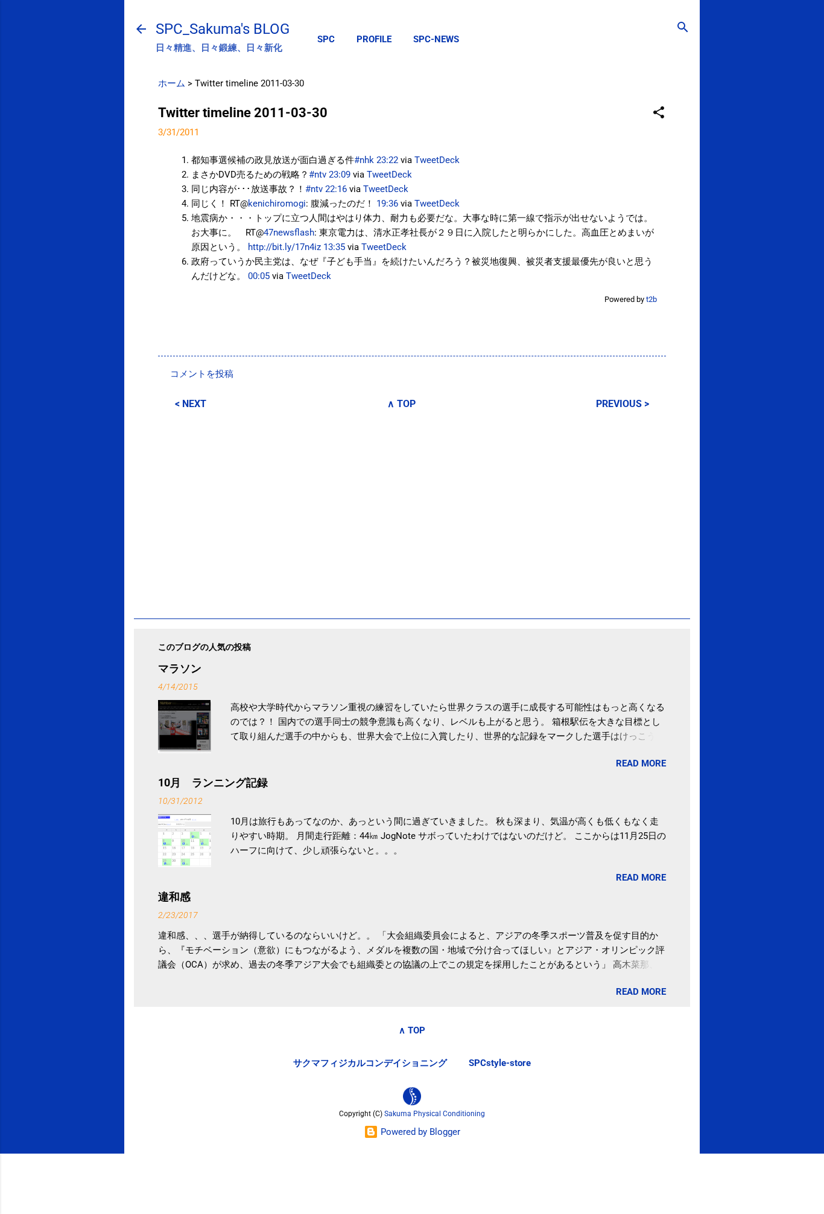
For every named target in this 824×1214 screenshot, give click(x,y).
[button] (658, 113)
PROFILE (374, 39)
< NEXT (190, 403)
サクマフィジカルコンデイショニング (370, 1063)
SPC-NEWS (436, 39)
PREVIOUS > (622, 403)
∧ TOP (401, 403)
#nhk (364, 160)
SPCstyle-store (500, 1063)
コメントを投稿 (201, 373)
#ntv (317, 174)
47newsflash (289, 232)
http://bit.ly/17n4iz (284, 247)
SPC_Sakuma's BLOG (223, 29)
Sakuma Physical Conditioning (434, 1114)
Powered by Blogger (419, 1131)
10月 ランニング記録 (213, 782)
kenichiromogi (277, 203)
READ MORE (641, 763)
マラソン (179, 668)
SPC (326, 39)
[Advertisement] (412, 512)
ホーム (171, 83)
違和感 (174, 896)
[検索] (683, 28)
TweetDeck (437, 160)
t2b (651, 299)
